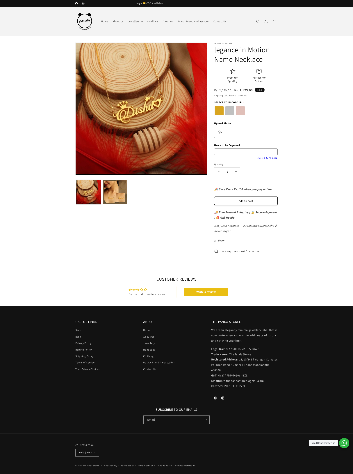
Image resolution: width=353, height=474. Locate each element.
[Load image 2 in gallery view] (115, 192)
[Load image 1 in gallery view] (88, 192)
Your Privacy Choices (87, 369)
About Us (148, 336)
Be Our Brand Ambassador (159, 362)
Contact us (252, 251)
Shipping (219, 95)
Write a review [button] (206, 292)
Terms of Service (85, 362)
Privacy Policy (83, 343)
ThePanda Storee (91, 465)
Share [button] (221, 240)
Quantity (218, 164)
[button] (135, 21)
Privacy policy (110, 465)
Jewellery (149, 343)
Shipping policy (164, 465)
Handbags (149, 349)
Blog (78, 336)
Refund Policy (83, 349)
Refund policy (127, 465)
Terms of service (145, 465)
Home (146, 330)
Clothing (148, 356)
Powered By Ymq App (267, 157)
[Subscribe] (205, 419)
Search (79, 330)
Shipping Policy (84, 356)
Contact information (185, 465)
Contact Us (149, 369)
